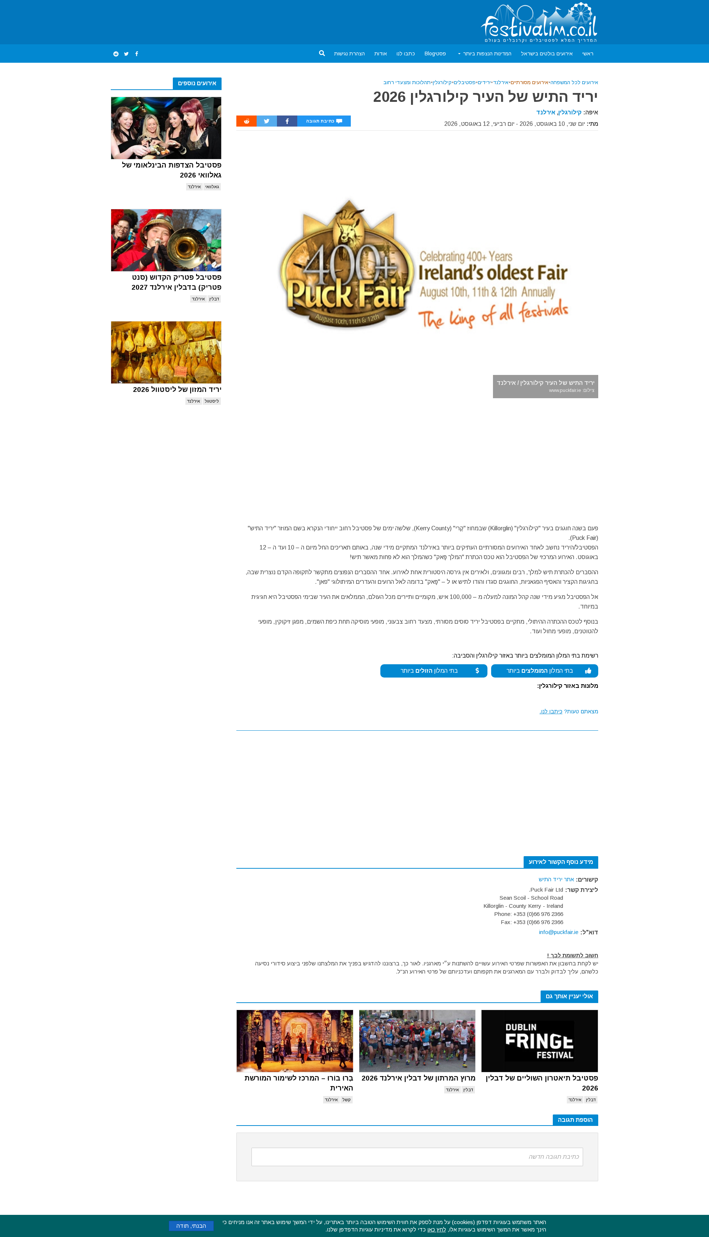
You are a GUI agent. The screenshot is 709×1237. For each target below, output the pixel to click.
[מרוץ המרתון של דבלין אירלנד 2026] (417, 1041)
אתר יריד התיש (556, 879)
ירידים (484, 82)
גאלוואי (212, 186)
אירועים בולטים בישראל (547, 53)
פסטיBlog (435, 53)
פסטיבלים (465, 82)
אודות (380, 53)
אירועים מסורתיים (529, 82)
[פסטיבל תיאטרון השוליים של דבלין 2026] (539, 1041)
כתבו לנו (406, 53)
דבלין (214, 299)
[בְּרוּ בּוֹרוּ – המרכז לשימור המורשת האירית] (294, 1041)
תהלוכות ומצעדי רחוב (407, 82)
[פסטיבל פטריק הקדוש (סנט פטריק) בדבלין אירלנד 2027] (166, 240)
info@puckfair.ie (558, 932)
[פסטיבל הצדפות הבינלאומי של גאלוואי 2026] (166, 128)
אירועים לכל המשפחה (574, 82)
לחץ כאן (436, 1229)
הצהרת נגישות (349, 53)
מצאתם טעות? (569, 711)
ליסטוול (212, 401)
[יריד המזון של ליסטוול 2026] (166, 352)
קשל (346, 1099)
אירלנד (194, 186)
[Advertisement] (245, 20)
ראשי (587, 53)
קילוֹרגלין (442, 82)
